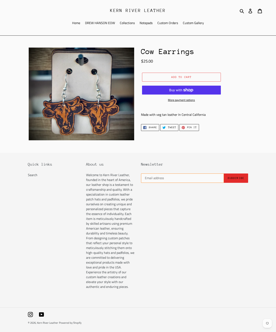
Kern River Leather (138, 10)
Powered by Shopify (70, 323)
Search (32, 174)
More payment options (181, 100)
